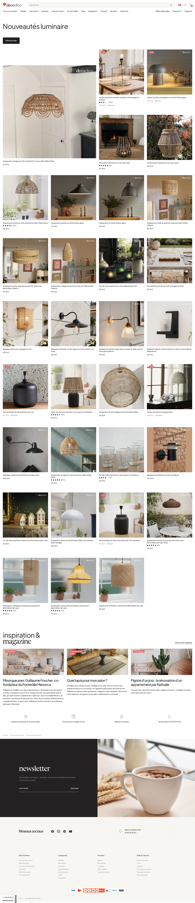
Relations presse (24, 872)
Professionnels (24, 875)
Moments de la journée (26, 866)
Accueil (5, 735)
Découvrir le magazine (183, 642)
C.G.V (21, 898)
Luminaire (45, 11)
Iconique (103, 11)
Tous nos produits (10, 11)
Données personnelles (33, 898)
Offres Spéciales (162, 11)
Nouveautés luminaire (33, 735)
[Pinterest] (64, 832)
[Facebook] (52, 832)
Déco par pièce (24, 863)
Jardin (83, 11)
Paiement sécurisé (143, 872)
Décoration (33, 11)
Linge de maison (57, 11)
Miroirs (100, 860)
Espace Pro (177, 11)
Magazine (188, 11)
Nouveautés (102, 863)
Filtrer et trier (11, 40)
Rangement (92, 11)
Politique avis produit (144, 869)
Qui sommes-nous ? (26, 860)
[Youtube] (70, 832)
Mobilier (23, 11)
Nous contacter (142, 860)
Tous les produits (104, 872)
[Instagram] (58, 832)
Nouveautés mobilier (17, 735)
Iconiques (101, 866)
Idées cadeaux (102, 869)
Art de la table (72, 11)
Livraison (140, 866)
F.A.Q (139, 863)
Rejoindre (74, 788)
